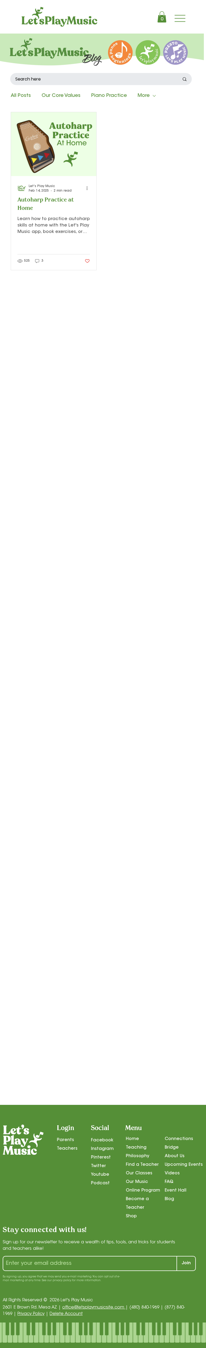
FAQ (169, 1182)
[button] (162, 17)
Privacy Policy (31, 1314)
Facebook (102, 1140)
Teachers (67, 1148)
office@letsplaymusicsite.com (94, 1307)
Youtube (100, 1174)
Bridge (172, 1147)
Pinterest (101, 1157)
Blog (169, 1199)
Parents (65, 1140)
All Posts (21, 95)
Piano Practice (109, 95)
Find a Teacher (142, 1165)
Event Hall (175, 1190)
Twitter (98, 1166)
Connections (179, 1139)
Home (132, 1139)
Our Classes (139, 1173)
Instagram (102, 1149)
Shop (131, 1216)
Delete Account (66, 1314)
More (144, 95)
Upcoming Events (184, 1165)
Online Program (143, 1190)
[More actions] (89, 188)
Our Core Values (61, 95)
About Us (175, 1156)
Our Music (137, 1182)
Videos (172, 1173)
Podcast (100, 1183)
